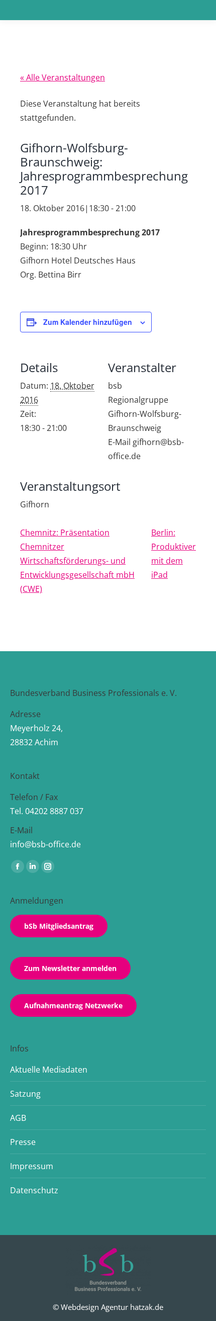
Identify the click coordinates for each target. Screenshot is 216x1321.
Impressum (31, 1166)
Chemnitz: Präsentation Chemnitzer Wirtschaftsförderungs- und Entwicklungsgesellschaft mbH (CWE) (77, 560)
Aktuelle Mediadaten (48, 1069)
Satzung (25, 1093)
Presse (23, 1142)
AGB (18, 1117)
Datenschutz (34, 1190)
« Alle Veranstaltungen (62, 77)
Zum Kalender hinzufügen (87, 322)
